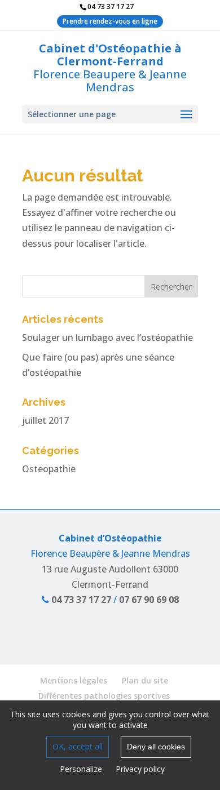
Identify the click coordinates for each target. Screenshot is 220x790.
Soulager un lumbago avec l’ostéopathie (107, 337)
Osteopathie (49, 469)
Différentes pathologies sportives (104, 695)
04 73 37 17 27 (80, 599)
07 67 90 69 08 (149, 599)
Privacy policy (140, 769)
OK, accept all (77, 746)
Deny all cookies (156, 746)
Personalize (81, 769)
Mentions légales (73, 680)
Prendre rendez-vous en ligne (110, 21)
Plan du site (145, 680)
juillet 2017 (45, 420)
